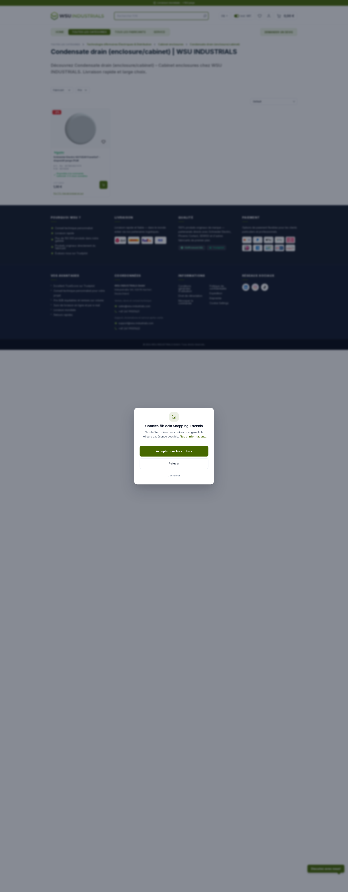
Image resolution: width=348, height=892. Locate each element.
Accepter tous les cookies (174, 451)
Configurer (174, 475)
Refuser (174, 463)
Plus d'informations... (193, 436)
